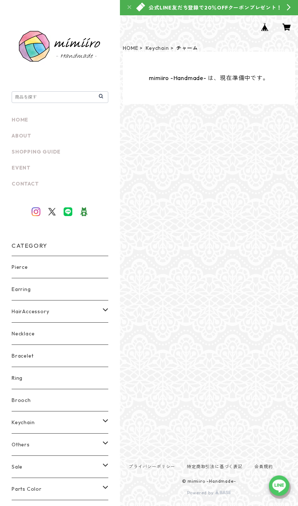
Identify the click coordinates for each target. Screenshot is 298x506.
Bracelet (22, 355)
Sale (17, 466)
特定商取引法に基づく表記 (215, 466)
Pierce (20, 267)
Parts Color (27, 489)
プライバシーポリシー (152, 466)
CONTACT (25, 183)
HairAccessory (30, 311)
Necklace (23, 333)
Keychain (157, 48)
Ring (17, 378)
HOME (130, 48)
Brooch (21, 400)
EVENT (21, 167)
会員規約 (263, 466)
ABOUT (21, 135)
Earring (21, 289)
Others (21, 444)
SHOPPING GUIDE (36, 151)
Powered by (201, 492)
